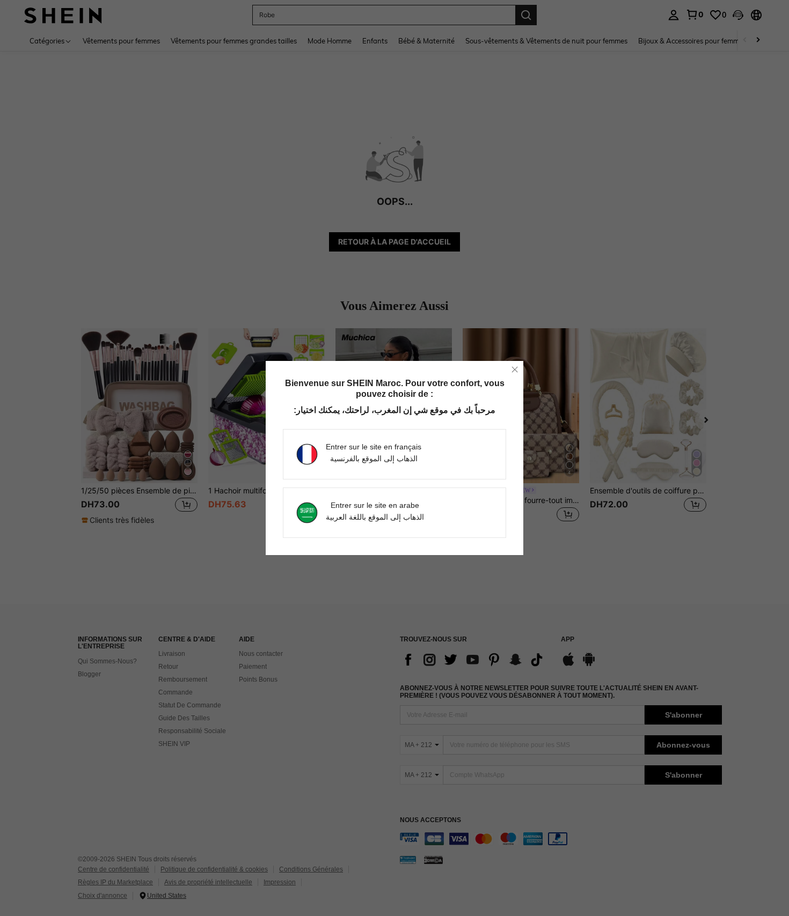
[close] (514, 369)
